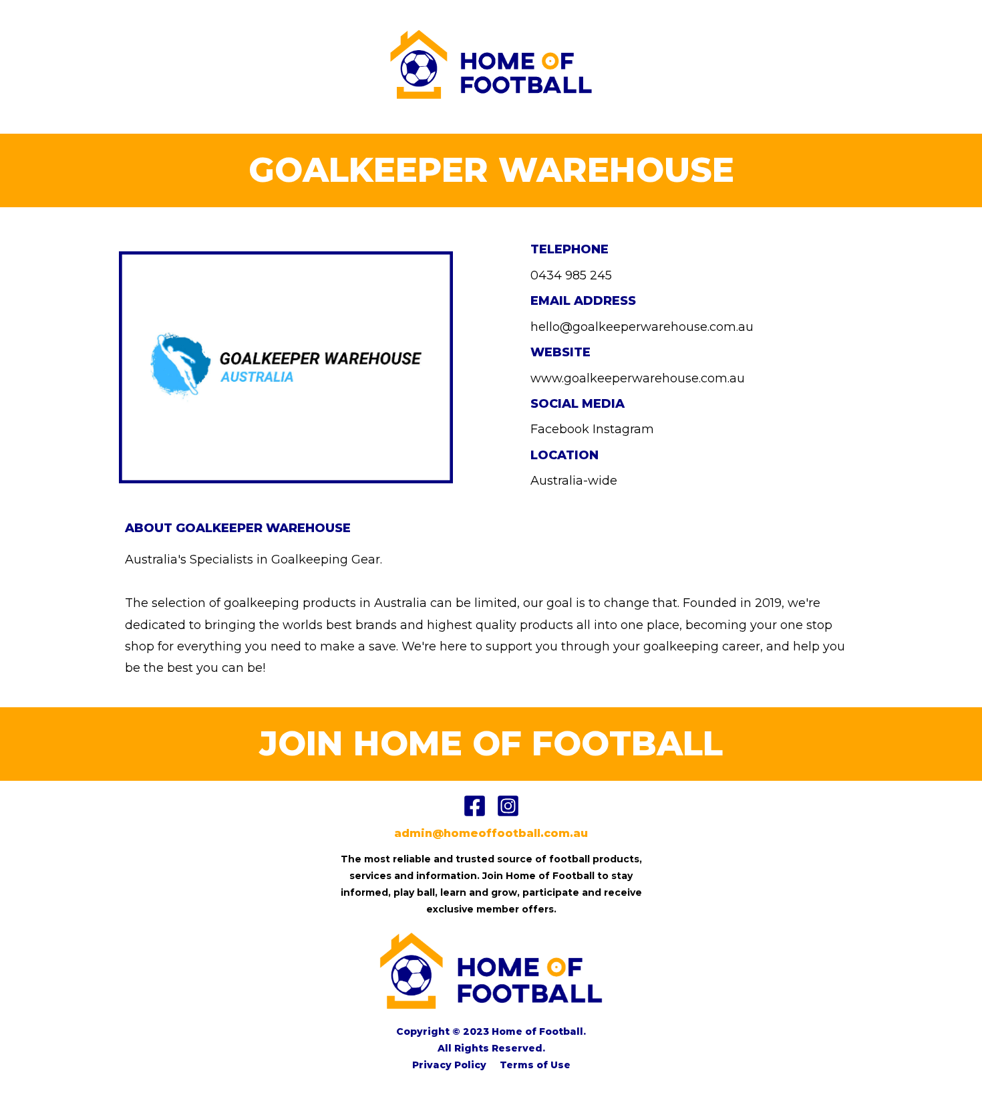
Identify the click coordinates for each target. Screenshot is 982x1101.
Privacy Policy (449, 1065)
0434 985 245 (571, 275)
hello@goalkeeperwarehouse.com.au (642, 327)
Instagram (623, 429)
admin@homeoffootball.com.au (491, 833)
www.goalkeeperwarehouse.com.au (637, 378)
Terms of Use (535, 1065)
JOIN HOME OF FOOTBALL (491, 743)
